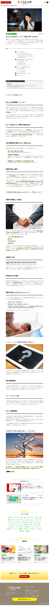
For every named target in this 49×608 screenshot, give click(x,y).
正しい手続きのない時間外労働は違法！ (26, 54)
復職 (9, 519)
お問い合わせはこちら (24, 599)
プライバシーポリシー (4, 603)
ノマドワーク (16, 517)
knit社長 (32, 528)
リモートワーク (38, 519)
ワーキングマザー (11, 526)
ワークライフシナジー (29, 519)
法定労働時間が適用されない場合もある (26, 56)
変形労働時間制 (21, 68)
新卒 (12, 519)
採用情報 (37, 595)
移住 (21, 517)
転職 (40, 517)
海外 (25, 517)
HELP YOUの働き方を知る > (6, 2)
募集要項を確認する (24, 576)
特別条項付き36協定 (22, 63)
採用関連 (27, 531)
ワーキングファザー (19, 526)
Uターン (32, 517)
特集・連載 (22, 531)
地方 (28, 517)
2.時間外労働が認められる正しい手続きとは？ (25, 59)
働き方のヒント (28, 526)
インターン (15, 528)
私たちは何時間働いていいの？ (24, 53)
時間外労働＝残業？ (22, 57)
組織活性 (20, 528)
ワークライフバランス (19, 519)
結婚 (39, 524)
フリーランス (11, 524)
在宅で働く (10, 517)
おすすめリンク (20, 75)
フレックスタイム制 (22, 69)
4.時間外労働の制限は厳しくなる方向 (24, 73)
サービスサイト (28, 595)
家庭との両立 (26, 524)
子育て (31, 524)
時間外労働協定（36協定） (23, 60)
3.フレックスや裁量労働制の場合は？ (24, 67)
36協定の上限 (21, 62)
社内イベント (26, 528)
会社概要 (33, 595)
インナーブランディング (37, 526)
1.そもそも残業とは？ (21, 51)
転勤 (37, 517)
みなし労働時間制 (22, 71)
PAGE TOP (47, 607)
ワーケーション (19, 524)
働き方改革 (9, 528)
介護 (35, 524)
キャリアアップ (39, 528)
